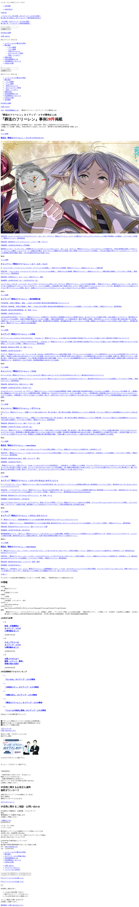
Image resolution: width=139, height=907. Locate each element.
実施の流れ (8, 92)
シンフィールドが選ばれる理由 (15, 78)
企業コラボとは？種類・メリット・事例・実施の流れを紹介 (14, 661)
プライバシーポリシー (12, 867)
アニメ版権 (12, 49)
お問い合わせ (9, 865)
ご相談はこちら (6, 820)
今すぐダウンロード (7, 802)
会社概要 (8, 100)
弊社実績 (8, 80)
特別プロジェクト (14, 51)
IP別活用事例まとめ (11, 94)
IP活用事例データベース (13, 860)
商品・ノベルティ (14, 55)
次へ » (5, 574)
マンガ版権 (12, 47)
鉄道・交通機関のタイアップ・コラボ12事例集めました (13, 628)
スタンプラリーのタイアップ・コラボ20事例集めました (13, 644)
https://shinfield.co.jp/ (11, 846)
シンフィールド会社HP (12, 869)
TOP (2, 110)
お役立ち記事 (9, 98)
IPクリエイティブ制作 (15, 53)
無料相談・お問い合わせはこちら (12, 905)
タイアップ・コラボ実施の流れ (15, 856)
